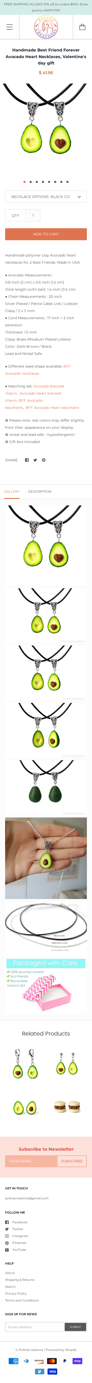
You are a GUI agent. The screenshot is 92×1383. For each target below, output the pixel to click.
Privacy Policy (16, 1293)
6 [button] (55, 182)
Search (10, 1286)
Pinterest (19, 1243)
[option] (46, 129)
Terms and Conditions (22, 1300)
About (10, 1273)
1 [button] (25, 182)
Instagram (20, 1236)
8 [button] (67, 182)
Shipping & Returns (19, 1280)
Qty (15, 215)
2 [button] (31, 182)
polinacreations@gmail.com (27, 1198)
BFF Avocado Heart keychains (52, 407)
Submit (75, 1327)
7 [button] (61, 182)
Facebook (20, 1222)
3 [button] (37, 182)
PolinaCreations (31, 1350)
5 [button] (49, 182)
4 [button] (43, 182)
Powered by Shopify (61, 1350)
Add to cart (46, 234)
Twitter (17, 1229)
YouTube (19, 1250)
